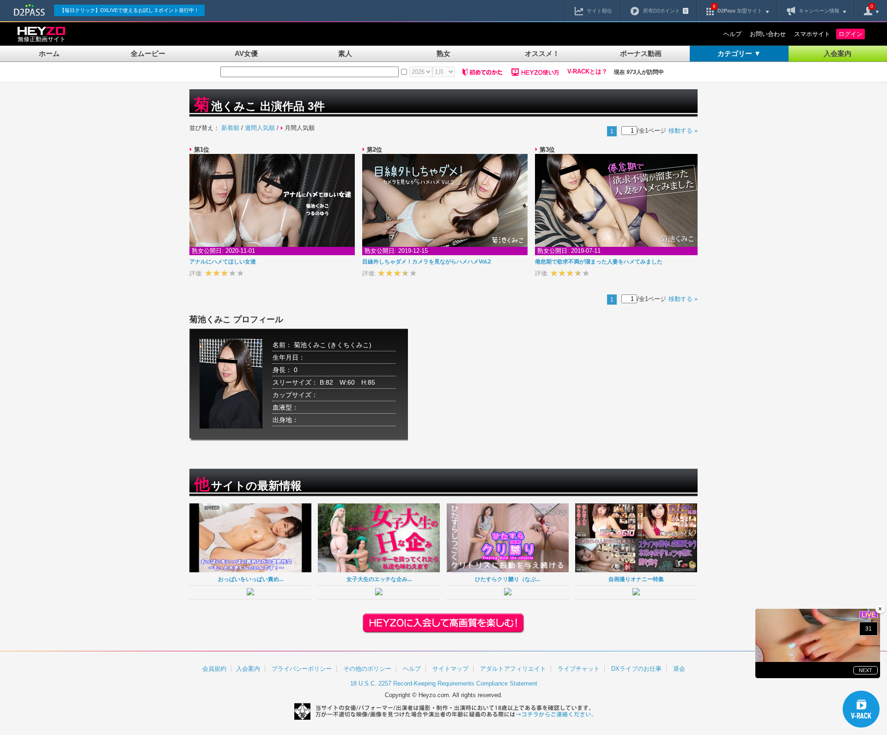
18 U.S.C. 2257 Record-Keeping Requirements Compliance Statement (443, 683)
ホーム (49, 53)
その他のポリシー (367, 668)
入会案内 (837, 53)
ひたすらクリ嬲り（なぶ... (507, 579)
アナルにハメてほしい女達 (222, 261)
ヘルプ (732, 34)
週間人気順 (260, 127)
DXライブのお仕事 (636, 668)
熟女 (443, 53)
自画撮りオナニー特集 (636, 579)
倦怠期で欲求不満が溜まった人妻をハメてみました (598, 261)
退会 (679, 668)
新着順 (230, 127)
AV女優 (246, 53)
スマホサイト (812, 34)
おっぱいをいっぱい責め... (250, 579)
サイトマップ (450, 668)
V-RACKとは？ (587, 71)
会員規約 (214, 668)
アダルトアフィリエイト (513, 668)
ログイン (850, 34)
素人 (345, 53)
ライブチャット (579, 668)
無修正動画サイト (42, 39)
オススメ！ (542, 53)
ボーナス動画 (641, 53)
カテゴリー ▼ (739, 53)
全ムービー (148, 53)
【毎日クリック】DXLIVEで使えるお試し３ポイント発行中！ (129, 10)
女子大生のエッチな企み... (379, 579)
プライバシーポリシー (302, 668)
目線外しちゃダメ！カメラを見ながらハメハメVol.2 (426, 261)
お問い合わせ (768, 34)
